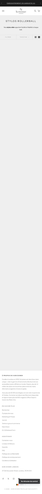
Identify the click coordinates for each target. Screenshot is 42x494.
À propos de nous (7, 413)
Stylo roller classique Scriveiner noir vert (31, 139)
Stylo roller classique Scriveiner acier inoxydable (10, 175)
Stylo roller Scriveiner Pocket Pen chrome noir (31, 248)
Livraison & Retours (8, 444)
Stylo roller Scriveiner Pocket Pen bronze (11, 358)
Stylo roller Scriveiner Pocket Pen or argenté (31, 285)
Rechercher (5, 410)
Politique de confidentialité (10, 454)
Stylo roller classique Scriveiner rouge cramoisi (10, 139)
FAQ (3, 450)
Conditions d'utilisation (9, 460)
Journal (4, 420)
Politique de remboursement (11, 457)
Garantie (5, 447)
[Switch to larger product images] (35, 37)
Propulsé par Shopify (29, 489)
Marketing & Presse (8, 417)
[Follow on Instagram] (14, 479)
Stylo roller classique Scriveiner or (31, 175)
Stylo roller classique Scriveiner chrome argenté (31, 66)
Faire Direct (5, 427)
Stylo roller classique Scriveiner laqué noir (10, 103)
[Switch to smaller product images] (39, 37)
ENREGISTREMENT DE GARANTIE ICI (21, 3)
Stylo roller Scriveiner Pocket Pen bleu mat (31, 358)
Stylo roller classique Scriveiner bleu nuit (10, 66)
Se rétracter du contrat (29, 481)
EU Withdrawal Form (8, 430)
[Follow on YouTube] (19, 479)
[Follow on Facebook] (3, 479)
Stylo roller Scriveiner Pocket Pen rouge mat (11, 285)
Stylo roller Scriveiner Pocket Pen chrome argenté (11, 321)
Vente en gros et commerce (11, 423)
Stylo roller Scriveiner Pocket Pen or (31, 321)
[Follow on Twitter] (8, 479)
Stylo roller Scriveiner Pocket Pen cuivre (31, 212)
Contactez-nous (7, 440)
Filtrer (8, 37)
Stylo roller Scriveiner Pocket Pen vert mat (11, 212)
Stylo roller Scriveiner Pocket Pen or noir (11, 248)
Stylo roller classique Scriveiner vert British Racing (31, 103)
